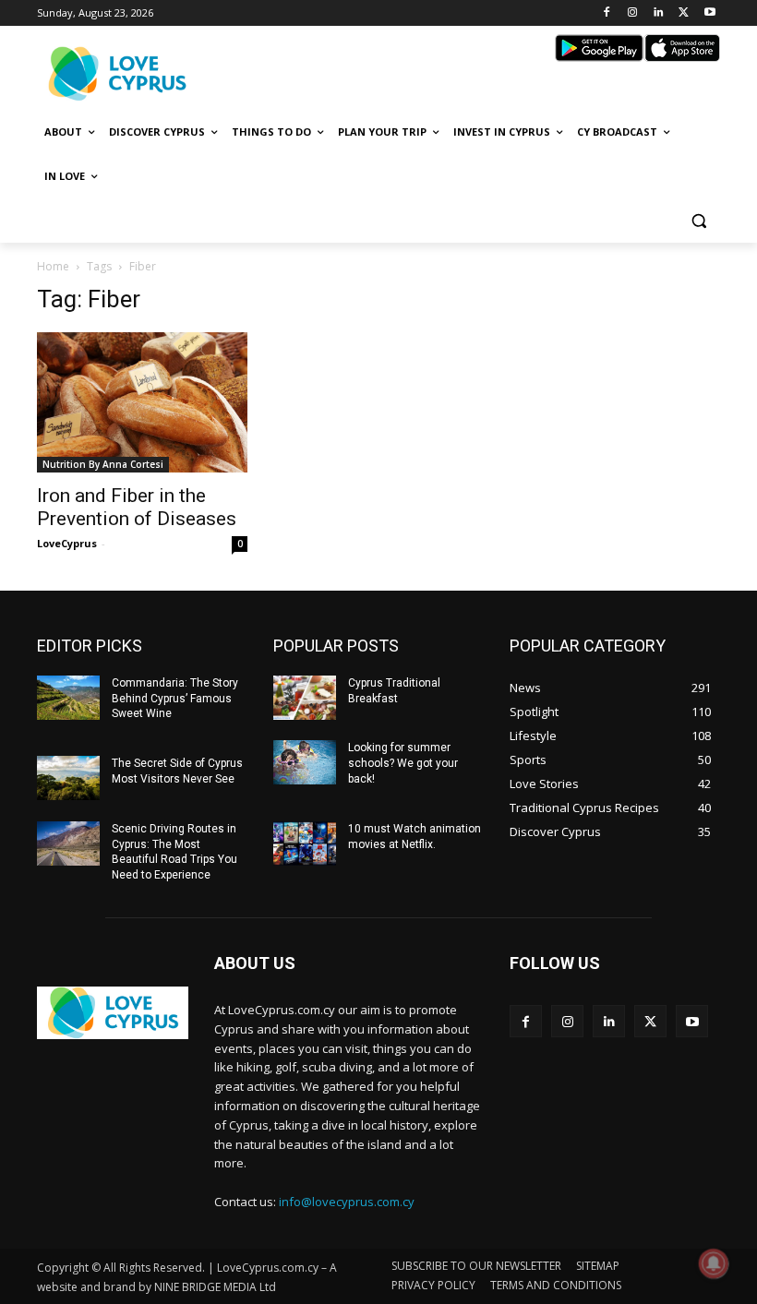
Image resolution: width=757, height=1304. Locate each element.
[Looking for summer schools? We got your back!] (304, 762)
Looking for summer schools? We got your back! (403, 763)
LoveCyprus (67, 543)
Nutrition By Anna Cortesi (102, 464)
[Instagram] (632, 13)
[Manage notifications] (713, 1263)
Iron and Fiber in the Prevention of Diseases (136, 507)
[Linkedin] (658, 13)
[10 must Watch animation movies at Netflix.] (304, 843)
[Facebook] (607, 13)
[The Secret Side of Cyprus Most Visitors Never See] (68, 778)
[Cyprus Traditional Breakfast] (304, 698)
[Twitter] (683, 13)
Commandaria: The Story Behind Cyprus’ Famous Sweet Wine (175, 698)
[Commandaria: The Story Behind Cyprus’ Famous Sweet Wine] (68, 698)
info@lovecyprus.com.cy (347, 1201)
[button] (698, 221)
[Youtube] (709, 13)
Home (53, 266)
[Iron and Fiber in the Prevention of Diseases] (142, 402)
